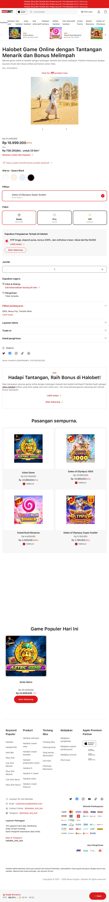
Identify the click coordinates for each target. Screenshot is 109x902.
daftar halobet (56, 22)
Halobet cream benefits (30, 753)
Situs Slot (10, 758)
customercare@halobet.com (29, 804)
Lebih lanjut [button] (7, 315)
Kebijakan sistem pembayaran (68, 748)
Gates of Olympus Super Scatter (80, 532)
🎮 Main (98, 896)
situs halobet (27, 22)
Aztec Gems (80, 22)
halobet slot (11, 22)
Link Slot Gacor (13, 779)
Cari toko (47, 761)
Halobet (4, 22)
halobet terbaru (45, 22)
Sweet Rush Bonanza (28, 532)
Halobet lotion (29, 779)
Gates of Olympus (100, 22)
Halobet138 (11, 747)
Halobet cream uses (30, 745)
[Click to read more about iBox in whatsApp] (28, 353)
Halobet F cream (30, 773)
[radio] (5, 178)
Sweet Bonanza (90, 22)
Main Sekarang (26, 699)
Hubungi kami (49, 747)
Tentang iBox (49, 742)
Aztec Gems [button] (28, 472)
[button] (74, 12)
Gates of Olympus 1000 (80, 471)
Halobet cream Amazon (30, 785)
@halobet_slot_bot (34, 808)
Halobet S (27, 768)
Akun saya (65, 760)
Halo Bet (10, 752)
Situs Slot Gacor (13, 785)
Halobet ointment (31, 738)
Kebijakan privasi (68, 754)
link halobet (19, 22)
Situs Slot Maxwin (10, 772)
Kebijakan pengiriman (66, 739)
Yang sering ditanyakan (48, 754)
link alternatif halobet (68, 22)
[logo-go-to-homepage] (14, 12)
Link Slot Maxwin (10, 764)
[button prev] (2, 33)
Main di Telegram (14, 838)
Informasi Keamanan (47, 767)
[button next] (106, 33)
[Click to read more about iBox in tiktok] (22, 353)
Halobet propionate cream (31, 761)
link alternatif (37, 22)
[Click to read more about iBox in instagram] (16, 353)
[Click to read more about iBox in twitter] (3, 353)
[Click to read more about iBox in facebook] (10, 353)
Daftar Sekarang (80, 2)
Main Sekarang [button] (15, 250)
